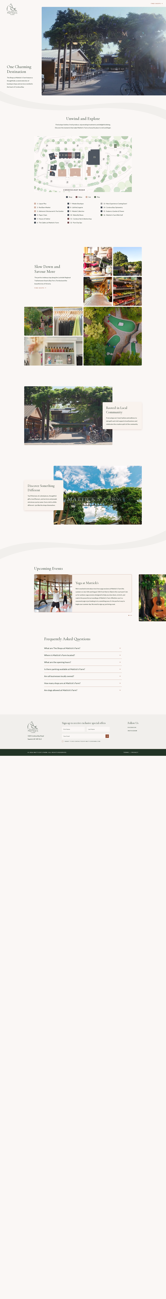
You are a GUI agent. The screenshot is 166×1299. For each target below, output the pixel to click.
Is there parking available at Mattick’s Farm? (64, 669)
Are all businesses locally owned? (59, 676)
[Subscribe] (107, 736)
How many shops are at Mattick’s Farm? (62, 683)
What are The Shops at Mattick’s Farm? (62, 648)
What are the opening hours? (57, 662)
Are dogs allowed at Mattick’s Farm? (60, 690)
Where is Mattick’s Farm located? (59, 655)
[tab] (128, 615)
